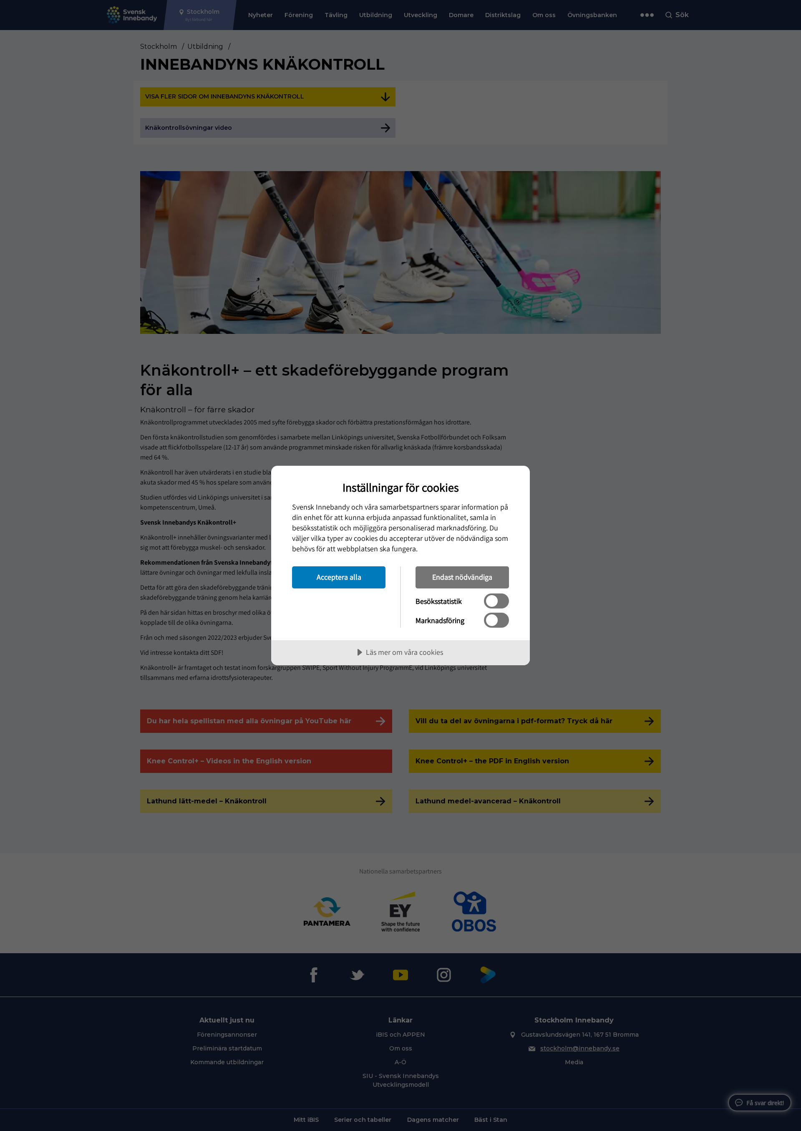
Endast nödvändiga (462, 577)
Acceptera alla (339, 577)
